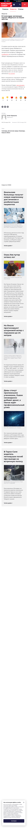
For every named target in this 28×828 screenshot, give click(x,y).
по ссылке (12, 73)
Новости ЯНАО (6, 132)
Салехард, (5, 131)
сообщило (5, 54)
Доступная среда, (13, 131)
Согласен (14, 821)
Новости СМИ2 (6, 185)
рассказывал (20, 85)
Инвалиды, (22, 131)
